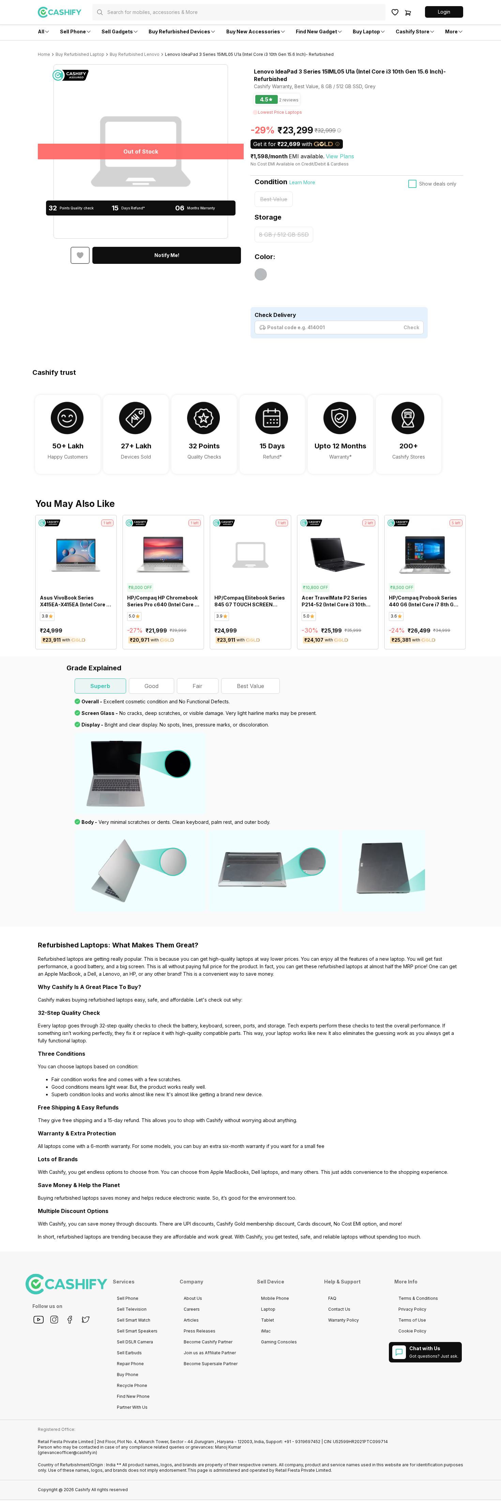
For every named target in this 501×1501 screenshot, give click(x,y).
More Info (406, 1281)
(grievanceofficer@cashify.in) (67, 1452)
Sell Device (270, 1281)
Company (191, 1281)
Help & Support (342, 1281)
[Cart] (408, 12)
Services (124, 1281)
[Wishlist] (395, 12)
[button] (444, 12)
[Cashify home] (65, 12)
